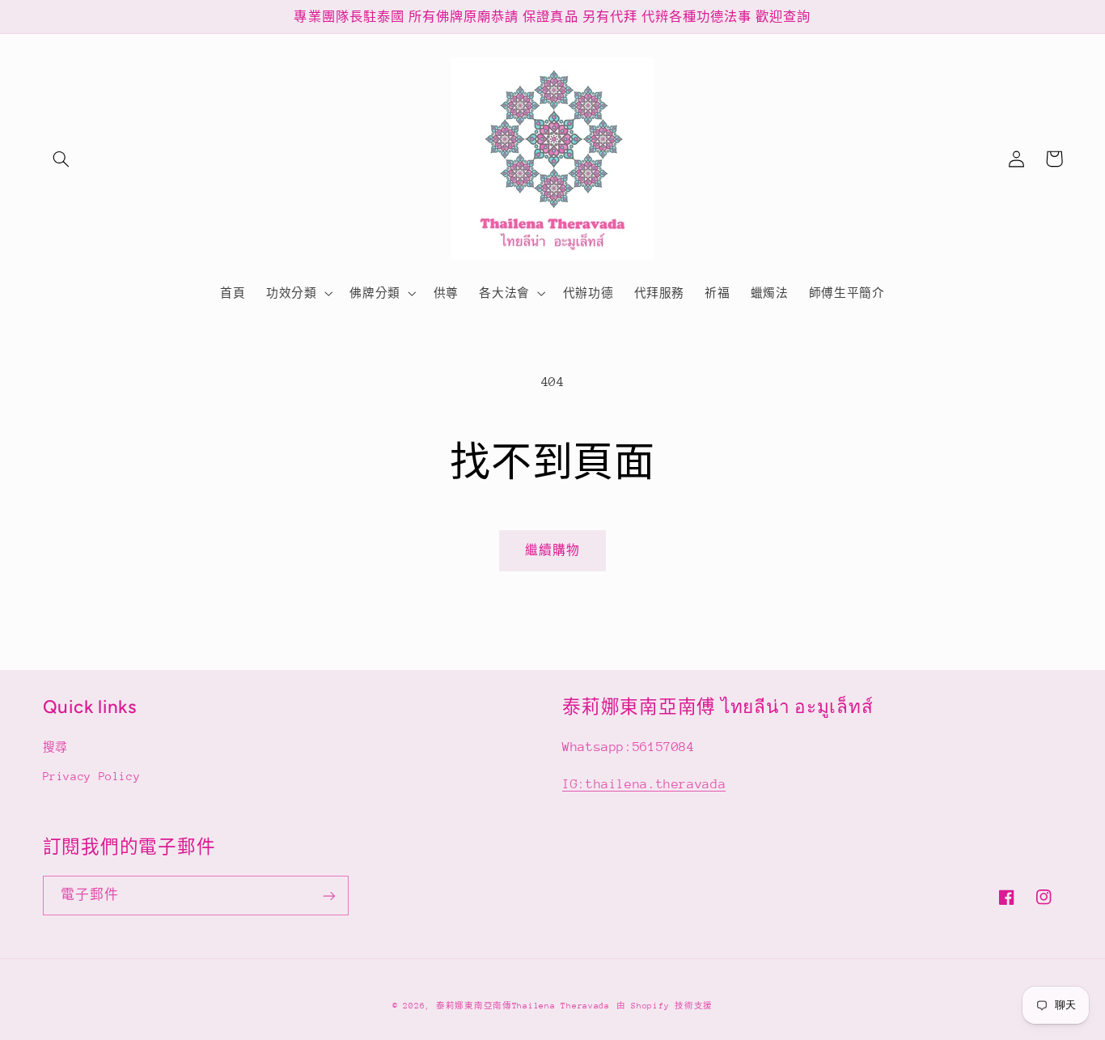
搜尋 (55, 747)
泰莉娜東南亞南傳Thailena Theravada (523, 1006)
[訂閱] (328, 895)
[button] (61, 158)
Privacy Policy (92, 776)
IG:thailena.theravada (644, 784)
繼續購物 (552, 550)
